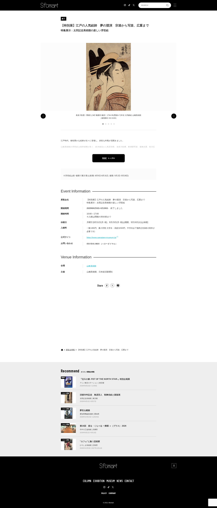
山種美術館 (91, 266)
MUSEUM (110, 481)
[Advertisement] (108, 315)
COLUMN (87, 481)
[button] (103, 124)
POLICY (104, 493)
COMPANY (112, 493)
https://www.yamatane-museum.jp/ (101, 237)
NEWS (120, 481)
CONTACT (129, 481)
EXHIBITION (99, 481)
